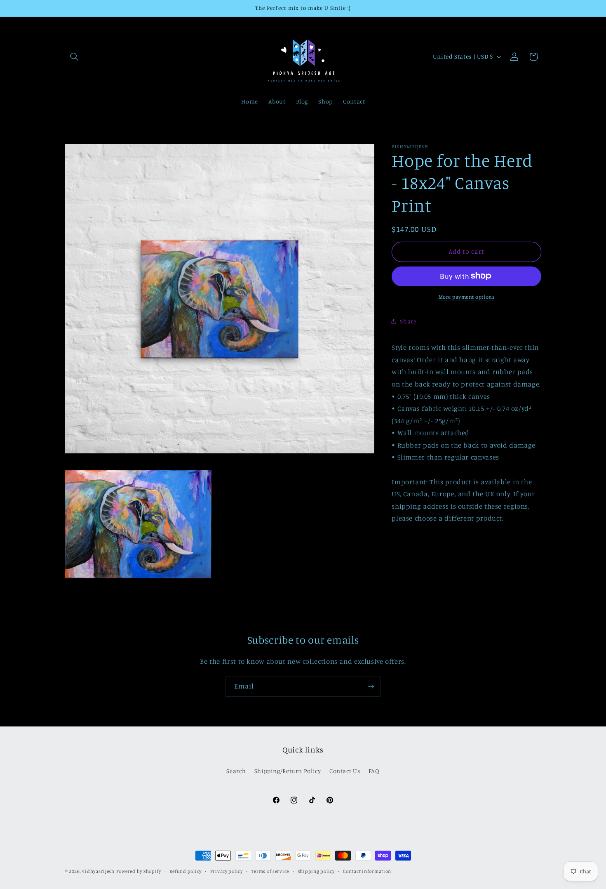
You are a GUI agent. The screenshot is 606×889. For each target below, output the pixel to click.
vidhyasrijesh (98, 871)
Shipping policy (316, 871)
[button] (74, 56)
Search (236, 770)
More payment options (467, 296)
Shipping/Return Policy (287, 770)
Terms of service (270, 871)
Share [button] (408, 320)
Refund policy (185, 871)
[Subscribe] (371, 687)
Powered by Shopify (138, 871)
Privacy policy (226, 871)
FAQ (374, 770)
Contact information (367, 871)
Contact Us (344, 770)
